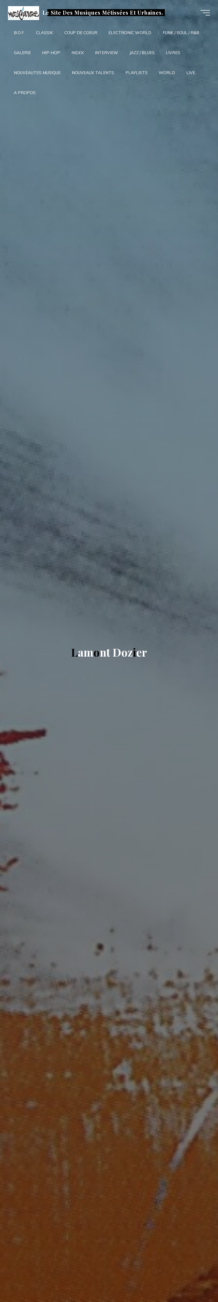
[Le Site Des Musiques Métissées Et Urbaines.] (23, 12)
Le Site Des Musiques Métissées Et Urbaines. (103, 12)
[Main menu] (205, 12)
